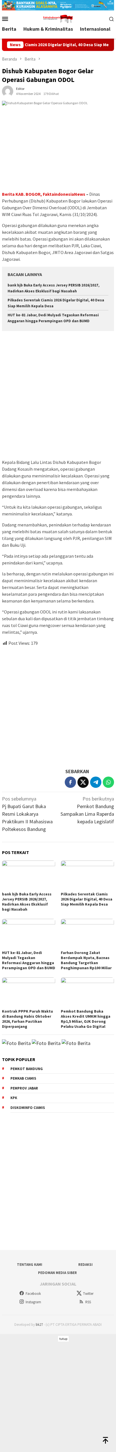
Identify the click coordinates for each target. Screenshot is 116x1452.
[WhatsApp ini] (108, 782)
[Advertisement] (58, 396)
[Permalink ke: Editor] (7, 90)
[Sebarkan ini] (70, 782)
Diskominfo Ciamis (27, 1107)
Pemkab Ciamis (23, 1078)
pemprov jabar (24, 1088)
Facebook (33, 1293)
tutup (63, 1339)
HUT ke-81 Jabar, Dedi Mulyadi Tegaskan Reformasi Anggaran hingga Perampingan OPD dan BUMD (28, 960)
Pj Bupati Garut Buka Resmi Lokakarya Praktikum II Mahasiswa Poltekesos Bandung (27, 813)
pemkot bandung (26, 1068)
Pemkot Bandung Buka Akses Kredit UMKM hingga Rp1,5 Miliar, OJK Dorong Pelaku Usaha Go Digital (85, 1019)
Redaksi (85, 1264)
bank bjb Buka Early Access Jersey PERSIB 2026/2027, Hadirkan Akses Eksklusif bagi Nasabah (27, 901)
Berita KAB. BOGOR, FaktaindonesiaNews (43, 194)
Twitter (88, 1293)
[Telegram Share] (95, 782)
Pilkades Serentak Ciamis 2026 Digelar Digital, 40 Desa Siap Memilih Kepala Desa (86, 899)
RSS (88, 1302)
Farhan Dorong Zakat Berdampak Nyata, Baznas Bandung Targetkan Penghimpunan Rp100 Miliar (86, 960)
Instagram (33, 1302)
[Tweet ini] (83, 782)
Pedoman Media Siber (57, 1272)
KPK (13, 1097)
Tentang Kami (29, 1264)
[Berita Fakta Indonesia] (58, 18)
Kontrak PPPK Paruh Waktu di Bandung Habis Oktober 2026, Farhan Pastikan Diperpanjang (27, 1019)
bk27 (39, 1324)
